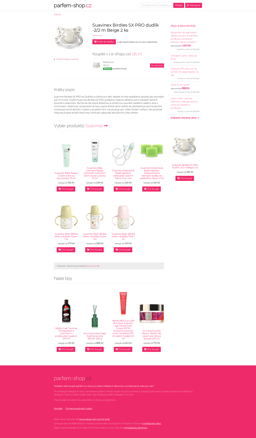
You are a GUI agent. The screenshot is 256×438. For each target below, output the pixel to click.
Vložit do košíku (105, 41)
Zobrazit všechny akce (184, 118)
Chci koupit (67, 189)
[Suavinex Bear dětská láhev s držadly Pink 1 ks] (123, 217)
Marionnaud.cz (180, 92)
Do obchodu (157, 65)
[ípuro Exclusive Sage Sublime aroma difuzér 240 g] (95, 317)
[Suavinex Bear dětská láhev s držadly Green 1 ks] (66, 217)
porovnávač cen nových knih (94, 419)
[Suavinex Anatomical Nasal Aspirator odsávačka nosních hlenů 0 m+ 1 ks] (123, 154)
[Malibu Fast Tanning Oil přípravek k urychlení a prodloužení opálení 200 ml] (66, 312)
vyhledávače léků (151, 423)
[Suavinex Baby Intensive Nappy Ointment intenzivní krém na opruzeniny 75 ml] (95, 151)
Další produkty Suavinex (67, 59)
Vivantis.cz (181, 49)
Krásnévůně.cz (180, 62)
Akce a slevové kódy (183, 25)
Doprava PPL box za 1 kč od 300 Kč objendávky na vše (184, 71)
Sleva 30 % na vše (180, 85)
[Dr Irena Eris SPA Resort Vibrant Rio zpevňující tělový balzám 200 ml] (152, 314)
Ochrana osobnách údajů (78, 408)
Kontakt (58, 408)
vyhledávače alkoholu (135, 428)
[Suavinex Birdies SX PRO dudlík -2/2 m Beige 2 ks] (185, 147)
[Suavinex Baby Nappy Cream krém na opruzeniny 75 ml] (66, 156)
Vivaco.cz (182, 78)
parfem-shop (72, 5)
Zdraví (57, 14)
